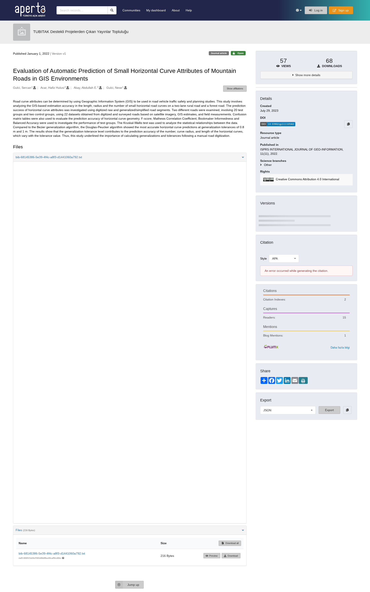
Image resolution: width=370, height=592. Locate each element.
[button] (299, 10)
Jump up (133, 584)
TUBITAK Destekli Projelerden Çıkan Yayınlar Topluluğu (80, 32)
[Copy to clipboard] (348, 124)
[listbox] (284, 258)
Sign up (343, 10)
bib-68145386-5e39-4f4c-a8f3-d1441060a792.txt (52, 553)
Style (263, 258)
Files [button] (25, 530)
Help (189, 10)
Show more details (307, 75)
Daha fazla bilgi (340, 347)
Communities (131, 10)
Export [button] (329, 410)
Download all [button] (232, 543)
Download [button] (233, 555)
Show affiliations (235, 88)
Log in (318, 10)
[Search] (112, 10)
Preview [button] (213, 555)
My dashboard (156, 10)
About (176, 10)
